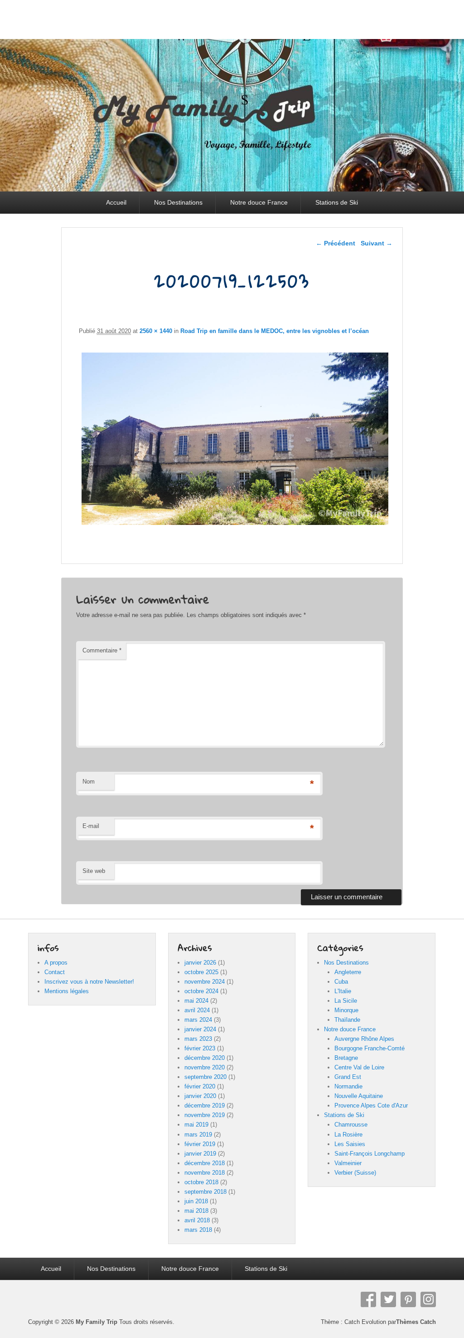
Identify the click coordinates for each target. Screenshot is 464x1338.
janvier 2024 (200, 1029)
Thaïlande (347, 1019)
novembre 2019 (204, 1115)
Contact (54, 972)
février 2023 (199, 1048)
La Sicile (345, 1000)
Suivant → (376, 243)
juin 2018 (196, 1201)
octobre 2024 (201, 991)
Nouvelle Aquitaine (358, 1096)
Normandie (348, 1086)
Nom (88, 781)
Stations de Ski (336, 202)
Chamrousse (350, 1124)
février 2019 (199, 1144)
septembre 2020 (205, 1076)
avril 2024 (197, 1010)
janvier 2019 (200, 1153)
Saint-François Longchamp (369, 1153)
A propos (56, 962)
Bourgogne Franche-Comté (369, 1048)
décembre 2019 (204, 1105)
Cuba (341, 981)
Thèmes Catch (416, 1321)
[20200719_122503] (235, 525)
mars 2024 (198, 1019)
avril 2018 (197, 1220)
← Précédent (335, 243)
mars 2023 (198, 1038)
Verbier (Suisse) (355, 1172)
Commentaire (101, 650)
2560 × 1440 (156, 331)
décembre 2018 (204, 1163)
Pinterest (408, 1299)
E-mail (90, 826)
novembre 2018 (204, 1172)
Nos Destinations (178, 202)
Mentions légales (66, 991)
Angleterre (347, 972)
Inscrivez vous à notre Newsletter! (89, 981)
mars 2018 (198, 1229)
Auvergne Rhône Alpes (364, 1038)
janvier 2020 (200, 1096)
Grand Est (347, 1076)
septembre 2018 (205, 1191)
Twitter (388, 1299)
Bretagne (346, 1057)
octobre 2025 (201, 972)
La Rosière (348, 1134)
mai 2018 (196, 1210)
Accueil (116, 202)
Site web (93, 870)
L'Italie (342, 991)
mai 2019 (196, 1124)
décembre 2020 (204, 1057)
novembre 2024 (204, 981)
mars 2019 (198, 1134)
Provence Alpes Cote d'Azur (371, 1105)
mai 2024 (196, 1000)
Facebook (368, 1299)
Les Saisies (349, 1144)
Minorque (346, 1010)
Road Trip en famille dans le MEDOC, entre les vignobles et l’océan (274, 331)
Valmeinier (348, 1163)
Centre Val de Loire (359, 1067)
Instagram (428, 1299)
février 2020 (199, 1086)
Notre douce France (259, 202)
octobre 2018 (201, 1182)
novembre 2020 (204, 1067)
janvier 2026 (200, 962)
